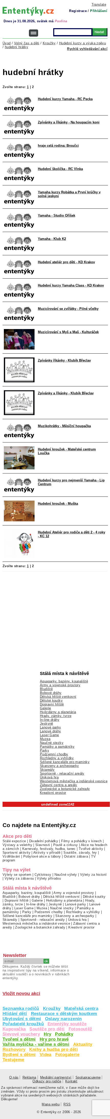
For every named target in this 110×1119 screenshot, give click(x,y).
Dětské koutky (51, 700)
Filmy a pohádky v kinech (81, 841)
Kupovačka (14, 1029)
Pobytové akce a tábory (42, 856)
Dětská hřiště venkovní (58, 697)
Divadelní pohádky (43, 841)
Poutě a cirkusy (65, 845)
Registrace (78, 11)
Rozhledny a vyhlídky (57, 758)
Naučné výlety (65, 875)
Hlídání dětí (15, 1013)
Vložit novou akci (21, 993)
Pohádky (64, 1034)
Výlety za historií (93, 875)
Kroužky (52, 1008)
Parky (44, 750)
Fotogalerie (67, 1054)
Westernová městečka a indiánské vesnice (73, 781)
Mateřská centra (81, 1008)
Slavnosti (42, 845)
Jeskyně (46, 723)
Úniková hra (49, 777)
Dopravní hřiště (52, 704)
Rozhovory (14, 1049)
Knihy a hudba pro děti (53, 1049)
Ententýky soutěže (67, 1023)
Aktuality (82, 1044)
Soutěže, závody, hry (80, 852)
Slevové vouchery (21, 1034)
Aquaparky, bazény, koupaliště (64, 681)
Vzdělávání (11, 856)
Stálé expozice (14, 841)
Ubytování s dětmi (22, 1018)
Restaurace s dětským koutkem (64, 1013)
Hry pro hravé (54, 1039)
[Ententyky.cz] (28, 11)
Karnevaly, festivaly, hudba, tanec (49, 849)
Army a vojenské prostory (60, 685)
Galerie (45, 708)
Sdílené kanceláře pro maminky (65, 762)
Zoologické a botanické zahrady (65, 789)
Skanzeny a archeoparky (59, 766)
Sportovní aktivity (16, 852)
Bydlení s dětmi (19, 1054)
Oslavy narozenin (63, 1018)
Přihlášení (98, 11)
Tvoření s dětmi (19, 1039)
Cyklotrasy (43, 875)
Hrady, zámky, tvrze (55, 716)
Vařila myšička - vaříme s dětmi (36, 1044)
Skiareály (47, 770)
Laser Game (49, 735)
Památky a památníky (57, 746)
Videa (45, 1054)
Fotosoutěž (80, 1029)
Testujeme (13, 1059)
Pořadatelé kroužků (23, 1023)
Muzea (45, 739)
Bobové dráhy (51, 693)
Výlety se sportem (17, 875)
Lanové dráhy (50, 731)
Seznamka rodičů (21, 1008)
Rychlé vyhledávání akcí (87, 49)
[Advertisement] (56, 60)
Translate (99, 4)
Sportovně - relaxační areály (62, 773)
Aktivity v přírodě (46, 852)
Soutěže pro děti (46, 1029)
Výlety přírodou (49, 878)
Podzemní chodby (54, 754)
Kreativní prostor (53, 793)
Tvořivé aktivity (91, 849)
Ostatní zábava (76, 856)
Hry (47, 1034)
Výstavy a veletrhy (17, 845)
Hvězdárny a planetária (58, 712)
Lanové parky (50, 727)
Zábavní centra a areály (58, 785)
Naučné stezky (51, 743)
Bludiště (46, 689)
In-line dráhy (49, 720)
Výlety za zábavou (19, 878)
